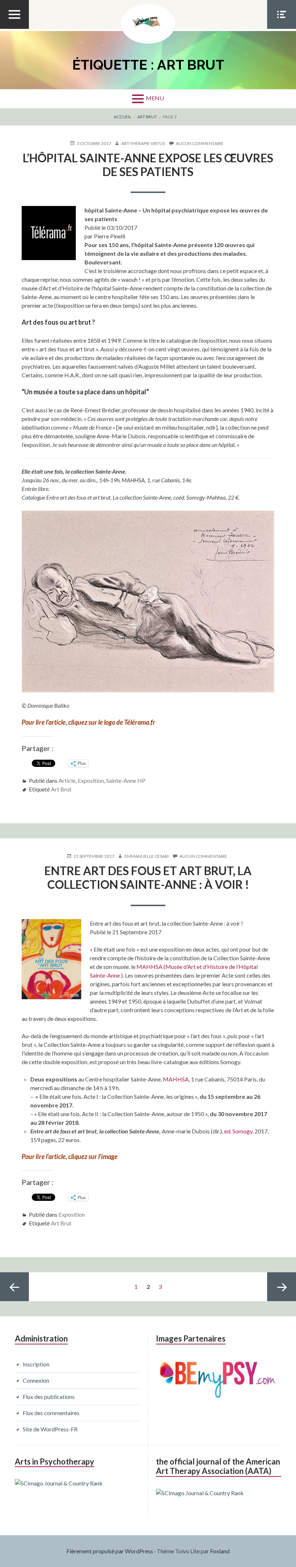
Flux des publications (49, 1396)
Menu (155, 98)
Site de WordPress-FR (50, 1429)
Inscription (36, 1364)
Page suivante (281, 1286)
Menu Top (14, 28)
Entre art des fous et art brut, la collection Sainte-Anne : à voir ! (148, 877)
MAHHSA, (177, 1079)
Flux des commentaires (51, 1412)
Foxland (220, 1551)
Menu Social (281, 28)
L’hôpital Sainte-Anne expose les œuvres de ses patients (148, 165)
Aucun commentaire (199, 143)
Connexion (36, 1380)
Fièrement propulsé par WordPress (109, 1551)
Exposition (91, 780)
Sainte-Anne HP (125, 780)
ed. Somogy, (238, 1131)
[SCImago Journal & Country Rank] (59, 1483)
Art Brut (61, 789)
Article (66, 780)
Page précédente (14, 1286)
